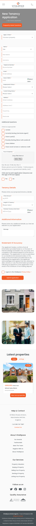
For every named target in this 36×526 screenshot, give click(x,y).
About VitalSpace (18, 452)
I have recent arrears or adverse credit (17, 147)
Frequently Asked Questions (12, 25)
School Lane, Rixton (11, 388)
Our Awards (18, 439)
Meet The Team (18, 445)
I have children (10, 143)
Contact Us (18, 427)
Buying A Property (18, 467)
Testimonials (18, 442)
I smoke (7, 130)
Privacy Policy (26, 272)
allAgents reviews (18, 516)
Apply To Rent (7, 35)
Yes (6, 179)
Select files (18, 159)
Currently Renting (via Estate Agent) (16, 133)
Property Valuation (18, 464)
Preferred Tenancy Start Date (11, 209)
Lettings (21, 359)
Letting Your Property (18, 476)
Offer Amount (7, 196)
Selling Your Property (18, 470)
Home (4, 20)
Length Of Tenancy (9, 202)
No (13, 179)
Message (5, 229)
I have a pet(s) (10, 137)
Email (5, 71)
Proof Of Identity (8, 152)
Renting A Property (18, 473)
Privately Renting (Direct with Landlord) (17, 140)
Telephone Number (9, 65)
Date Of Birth (7, 78)
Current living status (9, 91)
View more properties (18, 395)
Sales (14, 359)
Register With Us (18, 449)
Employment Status (9, 84)
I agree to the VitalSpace (18, 272)
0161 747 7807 (19, 424)
